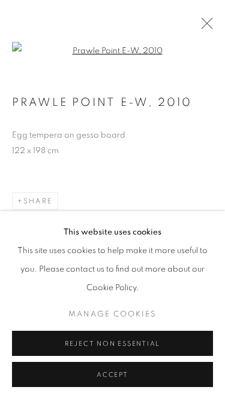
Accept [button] (112, 374)
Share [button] (38, 201)
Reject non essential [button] (112, 343)
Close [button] (204, 27)
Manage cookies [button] (112, 314)
